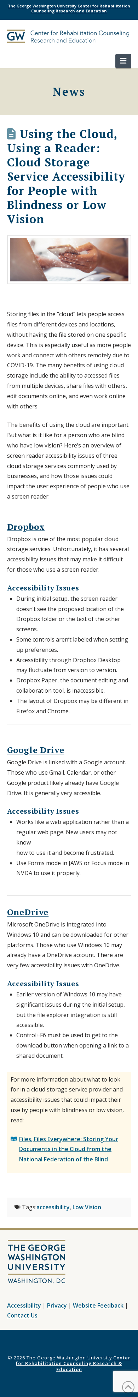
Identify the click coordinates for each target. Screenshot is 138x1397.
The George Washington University (69, 8)
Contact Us (22, 1315)
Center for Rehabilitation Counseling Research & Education (73, 1363)
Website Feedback (98, 1305)
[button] (123, 61)
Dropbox (26, 526)
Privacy (57, 1305)
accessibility (53, 1207)
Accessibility (24, 1305)
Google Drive (35, 749)
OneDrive (28, 912)
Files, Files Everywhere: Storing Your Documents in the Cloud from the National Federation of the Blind (68, 1149)
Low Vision (87, 1207)
